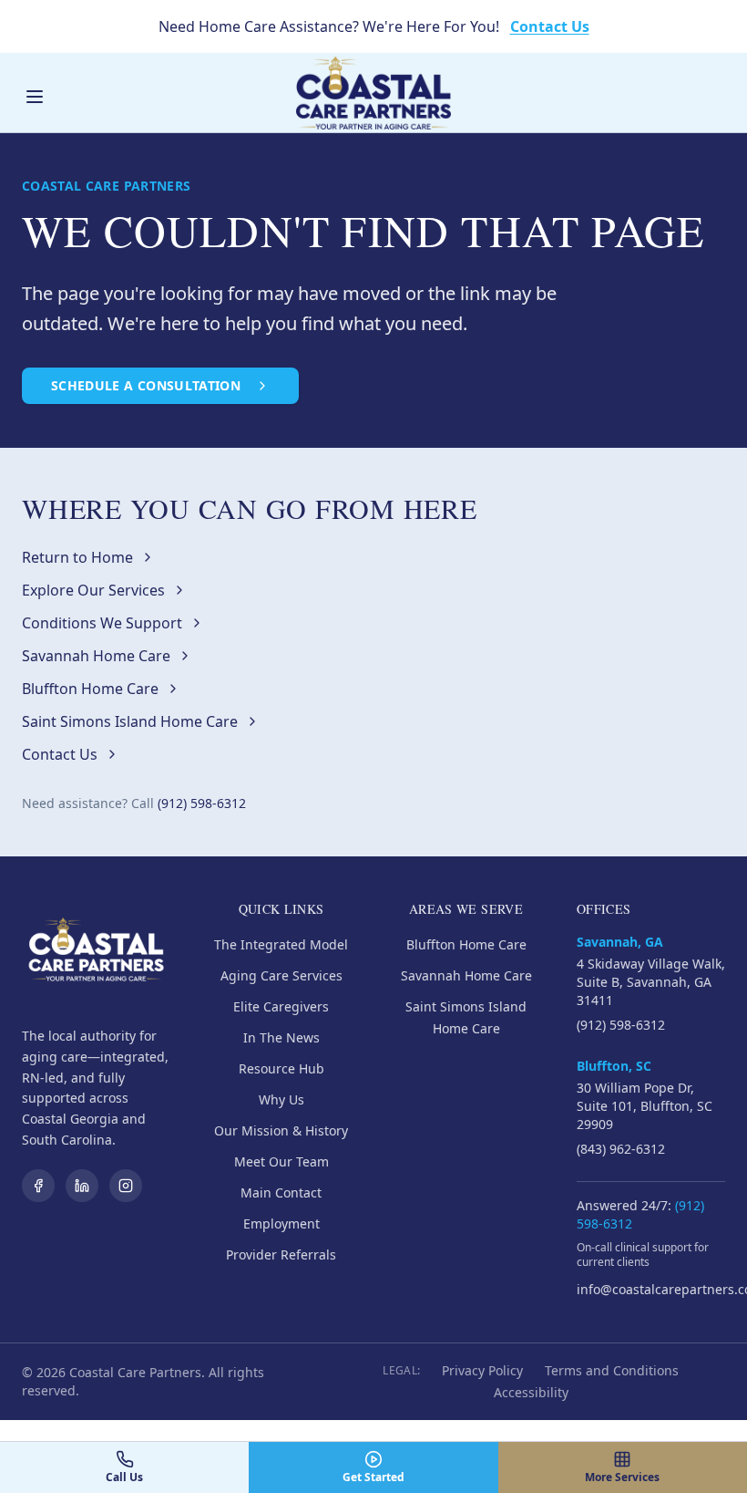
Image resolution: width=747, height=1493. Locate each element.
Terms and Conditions (612, 1370)
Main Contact (281, 1192)
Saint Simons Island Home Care (130, 721)
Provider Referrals (281, 1254)
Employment (281, 1223)
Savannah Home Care (96, 656)
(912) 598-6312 (202, 803)
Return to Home (77, 557)
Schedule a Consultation (145, 385)
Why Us (281, 1099)
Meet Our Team (281, 1161)
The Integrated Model (281, 944)
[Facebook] (38, 1185)
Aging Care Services (281, 975)
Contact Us (549, 26)
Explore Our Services (93, 590)
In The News (281, 1037)
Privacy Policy (482, 1370)
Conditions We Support (102, 623)
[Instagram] (125, 1185)
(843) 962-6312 (621, 1148)
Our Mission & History (281, 1130)
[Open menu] (34, 97)
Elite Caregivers (281, 1006)
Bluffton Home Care (90, 689)
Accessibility (531, 1392)
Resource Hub (281, 1068)
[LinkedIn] (82, 1185)
